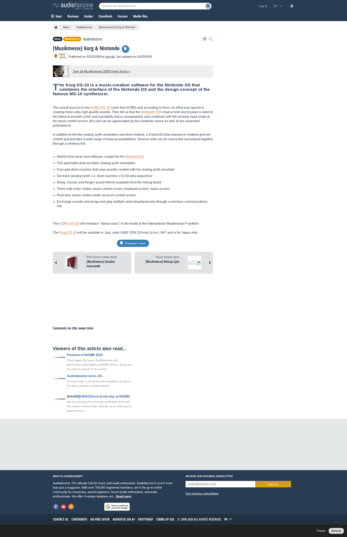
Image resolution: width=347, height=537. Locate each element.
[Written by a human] (60, 56)
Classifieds (105, 16)
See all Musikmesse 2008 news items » (101, 71)
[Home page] (55, 27)
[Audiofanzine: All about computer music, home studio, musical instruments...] (73, 6)
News (66, 27)
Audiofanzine (84, 27)
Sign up (273, 484)
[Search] (208, 6)
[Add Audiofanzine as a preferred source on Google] (117, 507)
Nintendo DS (150, 112)
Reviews (73, 16)
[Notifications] (291, 6)
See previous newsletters (202, 493)
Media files (140, 16)
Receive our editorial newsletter (209, 476)
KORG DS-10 (100, 107)
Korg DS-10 (68, 232)
